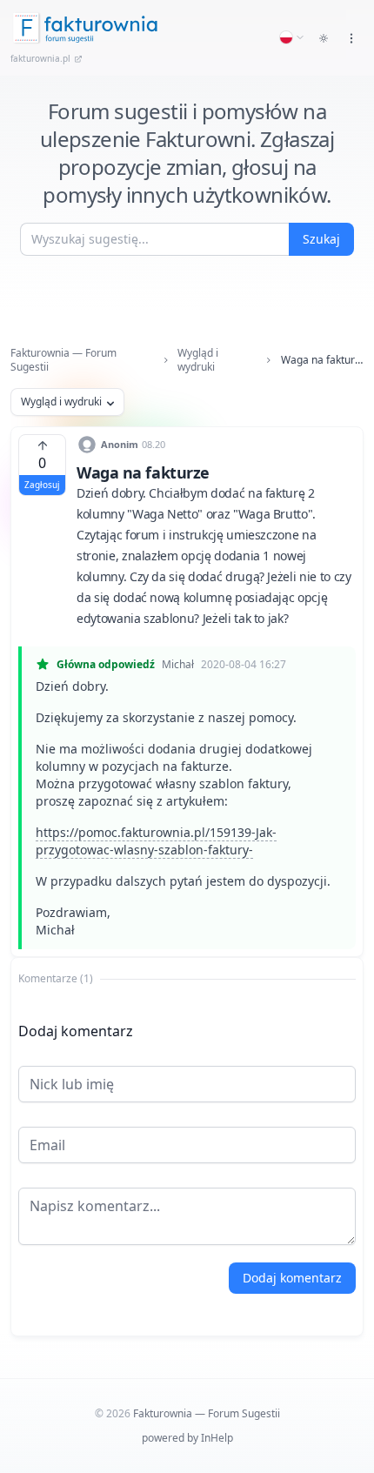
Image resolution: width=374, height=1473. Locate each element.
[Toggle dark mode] (323, 38)
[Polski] (292, 37)
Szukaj (321, 239)
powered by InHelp (187, 1437)
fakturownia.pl (40, 58)
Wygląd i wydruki (197, 360)
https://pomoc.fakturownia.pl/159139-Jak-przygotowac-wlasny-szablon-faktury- (156, 841)
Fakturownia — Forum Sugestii (63, 360)
